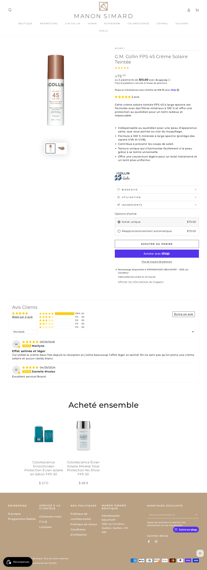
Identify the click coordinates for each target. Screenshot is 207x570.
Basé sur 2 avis (22, 316)
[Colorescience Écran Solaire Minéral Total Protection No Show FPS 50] (83, 435)
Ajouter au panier (157, 243)
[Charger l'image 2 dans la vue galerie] (61, 148)
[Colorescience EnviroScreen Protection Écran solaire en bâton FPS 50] (43, 435)
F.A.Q (43, 521)
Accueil (119, 48)
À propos (14, 513)
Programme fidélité (22, 519)
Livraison (45, 527)
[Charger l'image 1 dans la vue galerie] (50, 148)
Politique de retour (84, 524)
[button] (10, 10)
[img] (30, 342)
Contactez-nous (50, 516)
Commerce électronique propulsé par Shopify (32, 563)
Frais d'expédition (124, 83)
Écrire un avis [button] (183, 314)
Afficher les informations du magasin (141, 281)
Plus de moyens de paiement (157, 261)
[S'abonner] (197, 514)
